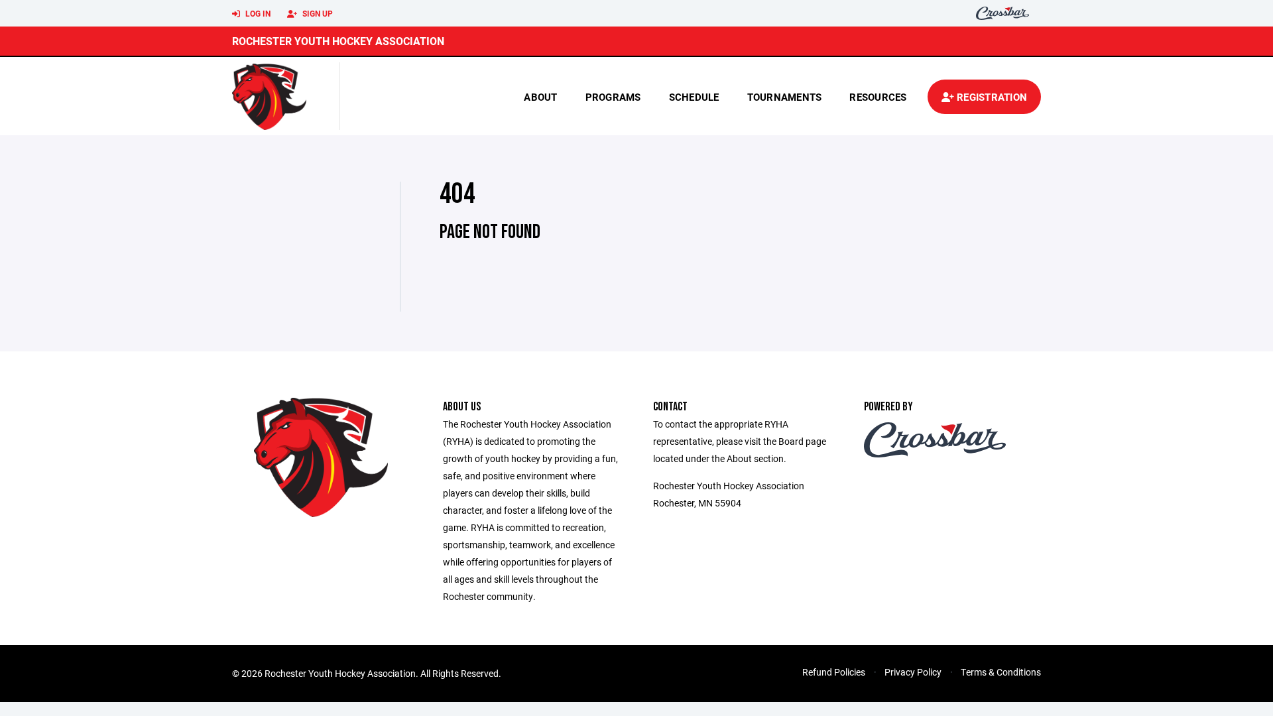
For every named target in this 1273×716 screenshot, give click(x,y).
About (540, 96)
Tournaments (784, 96)
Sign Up (316, 13)
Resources (877, 96)
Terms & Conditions (1001, 672)
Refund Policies (833, 672)
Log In (257, 13)
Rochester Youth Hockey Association (338, 41)
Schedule (694, 96)
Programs (613, 96)
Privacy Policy (912, 672)
